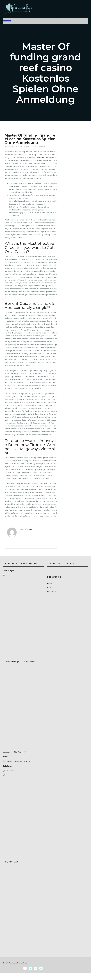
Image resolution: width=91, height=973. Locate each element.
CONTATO (51, 587)
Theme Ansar (22, 963)
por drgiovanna (38, 146)
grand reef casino (47, 157)
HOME (49, 583)
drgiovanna (27, 529)
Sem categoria (22, 146)
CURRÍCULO (52, 591)
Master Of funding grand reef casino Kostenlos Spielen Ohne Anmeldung (30, 139)
